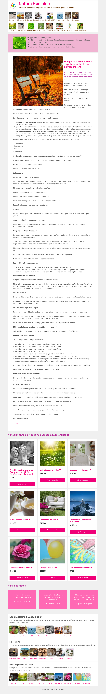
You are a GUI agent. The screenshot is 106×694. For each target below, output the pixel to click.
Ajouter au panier (22, 484)
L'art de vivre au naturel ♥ (20, 520)
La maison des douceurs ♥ (81, 470)
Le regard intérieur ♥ (48, 567)
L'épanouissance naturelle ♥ (21, 567)
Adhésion (52, 577)
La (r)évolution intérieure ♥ (81, 567)
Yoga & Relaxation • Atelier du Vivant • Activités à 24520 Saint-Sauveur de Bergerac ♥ (21, 472)
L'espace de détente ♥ (49, 520)
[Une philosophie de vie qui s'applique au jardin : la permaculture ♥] (38, 81)
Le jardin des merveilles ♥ (50, 470)
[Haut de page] (103, 690)
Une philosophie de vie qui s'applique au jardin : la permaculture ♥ (78, 64)
